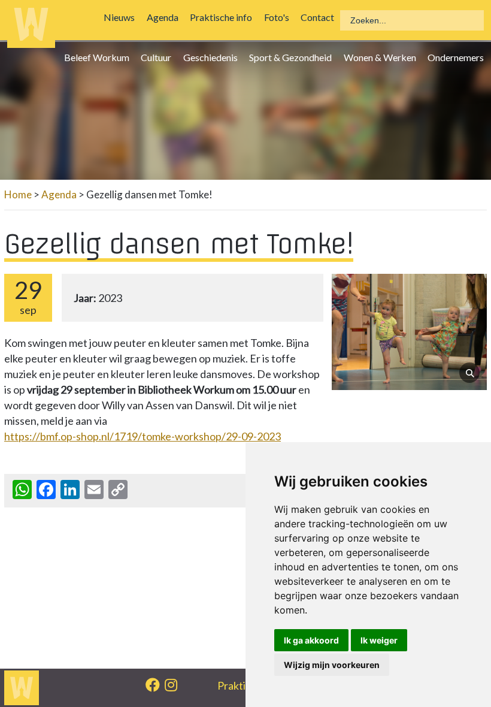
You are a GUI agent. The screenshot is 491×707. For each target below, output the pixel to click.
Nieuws (122, 17)
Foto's (279, 17)
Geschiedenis (213, 57)
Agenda (165, 17)
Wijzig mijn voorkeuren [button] (332, 665)
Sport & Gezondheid (293, 57)
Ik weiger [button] (379, 640)
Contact (320, 17)
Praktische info (224, 17)
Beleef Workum (99, 57)
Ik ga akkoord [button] (311, 640)
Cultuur (159, 57)
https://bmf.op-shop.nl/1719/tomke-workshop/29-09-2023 (142, 436)
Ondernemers (459, 57)
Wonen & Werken (382, 57)
